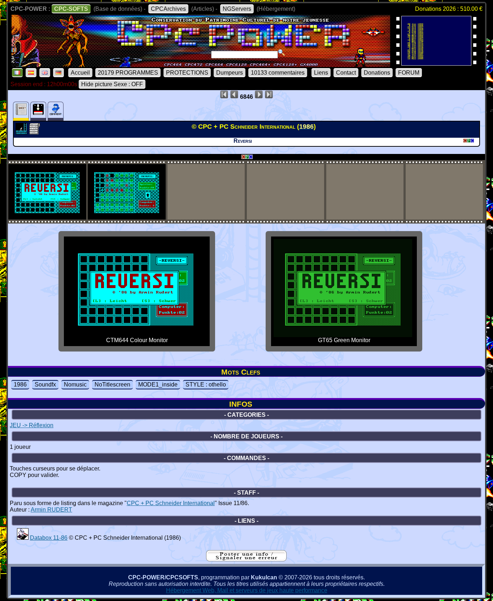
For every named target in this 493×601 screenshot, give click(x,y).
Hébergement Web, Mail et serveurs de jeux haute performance (246, 590)
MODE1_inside (158, 384)
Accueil (80, 73)
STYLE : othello (206, 384)
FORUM (408, 73)
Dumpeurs (229, 73)
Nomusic (75, 384)
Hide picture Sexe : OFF (112, 84)
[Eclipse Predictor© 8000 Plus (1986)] (436, 63)
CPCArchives (168, 9)
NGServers (237, 9)
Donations (377, 73)
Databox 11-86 (48, 538)
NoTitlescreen (112, 384)
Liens (321, 73)
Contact (346, 73)
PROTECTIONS (187, 73)
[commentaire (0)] (56, 111)
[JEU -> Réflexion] (22, 132)
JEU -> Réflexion (31, 425)
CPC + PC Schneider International (171, 503)
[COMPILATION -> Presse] (23, 538)
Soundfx (45, 384)
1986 (20, 384)
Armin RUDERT (51, 510)
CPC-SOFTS (71, 9)
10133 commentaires (278, 73)
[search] (281, 52)
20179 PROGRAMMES (128, 73)
